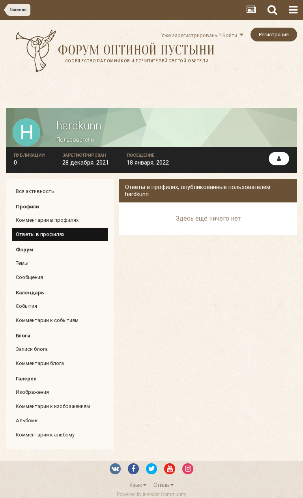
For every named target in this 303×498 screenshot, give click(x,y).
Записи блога (32, 349)
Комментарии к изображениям (53, 406)
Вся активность (35, 191)
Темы (22, 263)
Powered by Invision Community (151, 494)
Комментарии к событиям (47, 320)
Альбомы (27, 420)
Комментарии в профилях (47, 220)
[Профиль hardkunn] (279, 158)
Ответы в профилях (40, 234)
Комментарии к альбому (45, 435)
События (26, 306)
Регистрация (274, 34)
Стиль (161, 485)
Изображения (32, 392)
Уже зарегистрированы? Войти (200, 35)
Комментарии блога (40, 363)
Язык (136, 485)
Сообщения (29, 277)
